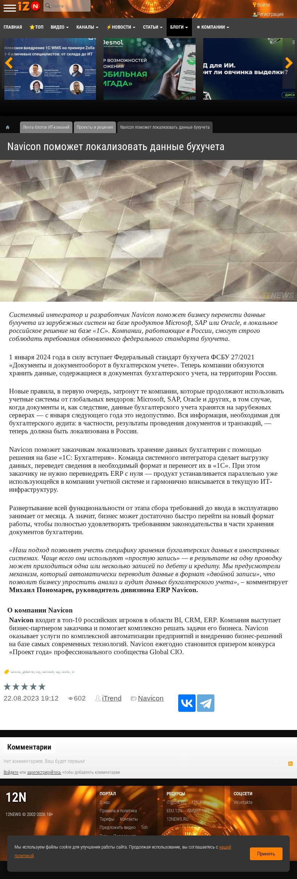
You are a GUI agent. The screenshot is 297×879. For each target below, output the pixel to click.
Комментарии (29, 747)
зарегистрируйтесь (44, 772)
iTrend (112, 698)
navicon (15, 672)
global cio (28, 672)
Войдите (11, 772)
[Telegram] (205, 703)
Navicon (151, 698)
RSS (290, 763)
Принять (266, 854)
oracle (66, 672)
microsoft (48, 672)
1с (73, 672)
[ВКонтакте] (187, 703)
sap (58, 672)
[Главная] (10, 127)
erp (38, 672)
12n (15, 797)
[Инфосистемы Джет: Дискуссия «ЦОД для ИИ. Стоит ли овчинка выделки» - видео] (249, 69)
